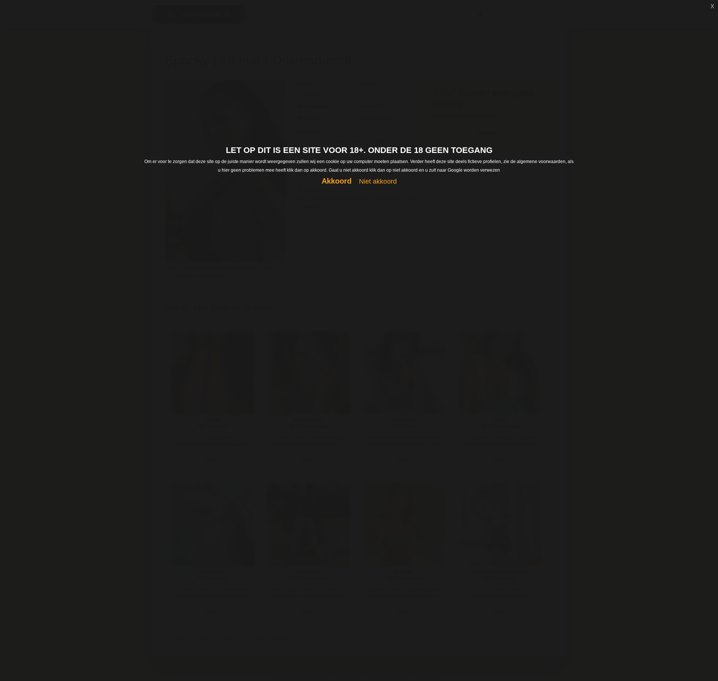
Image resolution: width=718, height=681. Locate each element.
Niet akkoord (378, 181)
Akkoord (337, 181)
